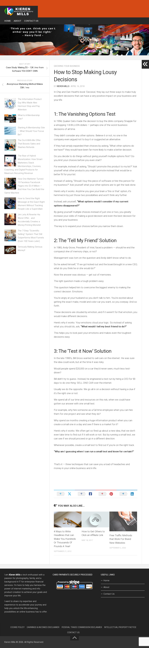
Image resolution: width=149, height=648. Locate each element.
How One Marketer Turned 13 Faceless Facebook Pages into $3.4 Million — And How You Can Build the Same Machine (24, 186)
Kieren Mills (63, 86)
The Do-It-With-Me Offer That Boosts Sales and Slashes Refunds (29, 143)
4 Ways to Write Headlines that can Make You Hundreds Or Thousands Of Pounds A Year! (65, 539)
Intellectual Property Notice (120, 627)
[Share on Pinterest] (106, 494)
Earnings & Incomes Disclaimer (43, 627)
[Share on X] (64, 494)
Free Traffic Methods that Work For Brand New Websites (120, 539)
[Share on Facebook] (85, 494)
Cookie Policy (17, 627)
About (17, 21)
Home (7, 21)
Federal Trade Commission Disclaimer (82, 627)
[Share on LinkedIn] (127, 494)
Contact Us (31, 21)
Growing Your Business (67, 66)
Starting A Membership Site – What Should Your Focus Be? (31, 131)
